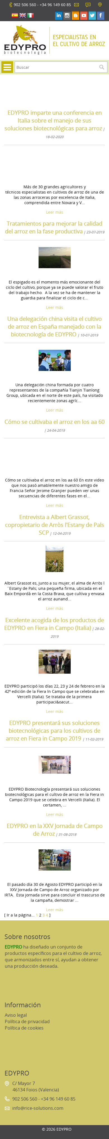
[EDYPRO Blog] (75, 15)
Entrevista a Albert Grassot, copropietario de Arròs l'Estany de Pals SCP (54, 524)
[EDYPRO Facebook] (100, 15)
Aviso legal (16, 1015)
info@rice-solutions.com (37, 1108)
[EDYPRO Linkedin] (58, 15)
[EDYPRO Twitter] (92, 15)
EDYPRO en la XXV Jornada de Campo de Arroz (55, 829)
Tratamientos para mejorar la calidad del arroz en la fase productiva (54, 227)
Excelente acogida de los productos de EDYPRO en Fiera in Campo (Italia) (54, 624)
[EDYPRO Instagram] (67, 15)
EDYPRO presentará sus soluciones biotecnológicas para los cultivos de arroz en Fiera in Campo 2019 (53, 730)
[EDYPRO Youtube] (83, 15)
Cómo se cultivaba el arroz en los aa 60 (54, 422)
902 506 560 (25, 4)
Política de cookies (24, 1028)
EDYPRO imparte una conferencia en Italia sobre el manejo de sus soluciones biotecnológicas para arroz (53, 120)
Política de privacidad (27, 1021)
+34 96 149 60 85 (55, 4)
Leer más (54, 212)
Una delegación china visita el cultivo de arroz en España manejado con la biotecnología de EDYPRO (54, 326)
